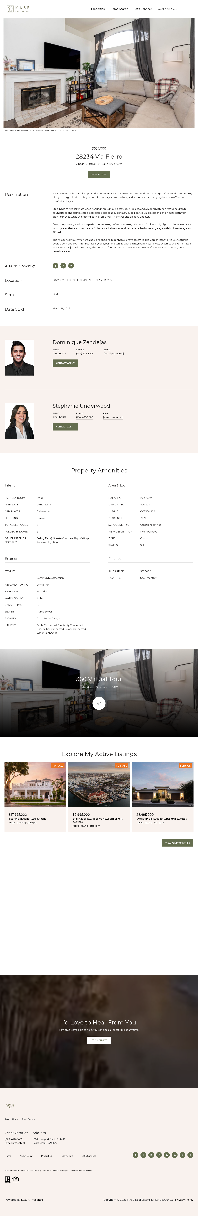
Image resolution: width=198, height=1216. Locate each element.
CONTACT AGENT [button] (65, 363)
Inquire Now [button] (99, 174)
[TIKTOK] (182, 1155)
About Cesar (26, 1156)
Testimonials (66, 1156)
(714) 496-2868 (84, 417)
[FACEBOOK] (190, 1155)
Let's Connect (89, 1156)
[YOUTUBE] (135, 1155)
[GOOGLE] (167, 1155)
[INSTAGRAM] (159, 1155)
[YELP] (143, 1155)
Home (8, 1156)
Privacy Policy (184, 1199)
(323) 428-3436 (167, 9)
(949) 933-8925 (85, 353)
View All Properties (177, 843)
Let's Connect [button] (99, 1040)
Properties (98, 9)
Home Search (119, 9)
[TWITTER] (151, 1155)
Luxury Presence (32, 1199)
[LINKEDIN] (175, 1155)
